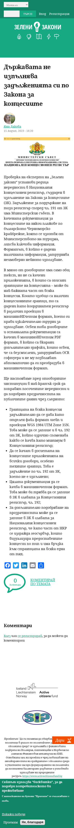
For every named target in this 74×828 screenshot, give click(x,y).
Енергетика (48, 36)
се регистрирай (30, 636)
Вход (42, 14)
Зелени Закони (37, 27)
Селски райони (56, 36)
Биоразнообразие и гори (19, 36)
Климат (29, 36)
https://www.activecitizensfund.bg (42, 776)
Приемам (10, 822)
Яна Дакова (12, 126)
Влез (7, 636)
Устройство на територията (39, 36)
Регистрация (59, 14)
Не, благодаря (32, 822)
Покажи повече (13, 814)
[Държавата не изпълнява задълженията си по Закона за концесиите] (37, 167)
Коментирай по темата (42, 582)
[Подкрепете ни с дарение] (63, 743)
